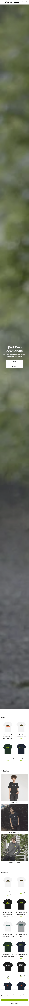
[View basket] (26, 2)
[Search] (22, 2)
